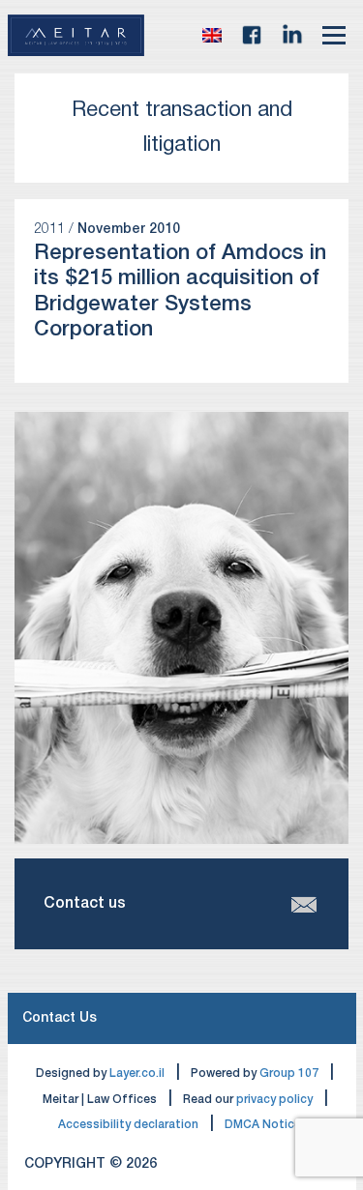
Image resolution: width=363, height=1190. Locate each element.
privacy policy (274, 1099)
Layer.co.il (137, 1073)
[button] (212, 34)
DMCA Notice (263, 1124)
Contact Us (59, 1018)
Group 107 (288, 1073)
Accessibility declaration (128, 1124)
